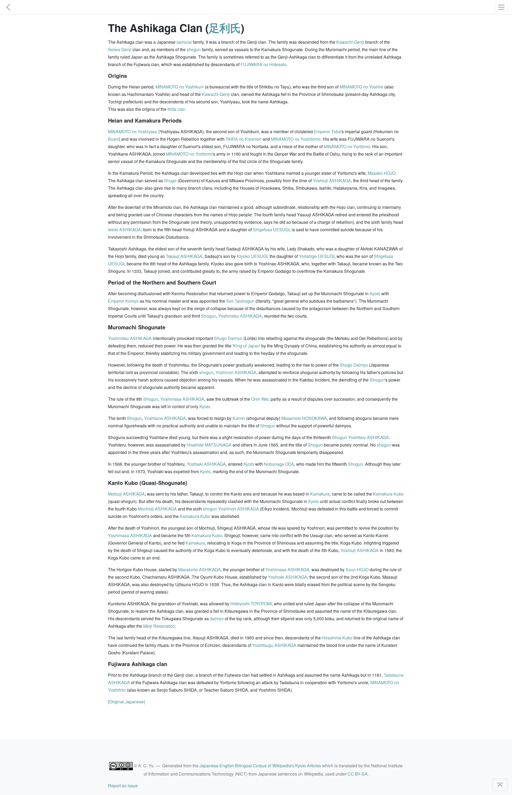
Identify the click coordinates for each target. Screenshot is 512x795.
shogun (194, 49)
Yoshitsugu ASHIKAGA (274, 645)
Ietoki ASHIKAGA (124, 229)
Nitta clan (176, 109)
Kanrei (239, 418)
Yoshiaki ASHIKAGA (206, 464)
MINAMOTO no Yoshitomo (296, 139)
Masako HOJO (381, 173)
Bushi (113, 139)
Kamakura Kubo (388, 494)
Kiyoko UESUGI (252, 256)
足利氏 (225, 27)
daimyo (217, 618)
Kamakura (320, 494)
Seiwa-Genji (119, 49)
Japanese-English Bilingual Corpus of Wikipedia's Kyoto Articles (260, 765)
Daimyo (235, 338)
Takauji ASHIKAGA (184, 256)
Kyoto (375, 293)
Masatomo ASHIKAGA (199, 569)
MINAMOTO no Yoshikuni (179, 87)
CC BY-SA (357, 774)
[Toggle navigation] (501, 7)
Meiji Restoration (159, 626)
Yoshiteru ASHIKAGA (368, 437)
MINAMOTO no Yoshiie (361, 87)
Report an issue (123, 785)
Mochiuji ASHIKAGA (157, 509)
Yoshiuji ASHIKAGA (332, 180)
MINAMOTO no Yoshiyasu (132, 131)
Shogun (208, 316)
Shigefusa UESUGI (271, 229)
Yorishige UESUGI (316, 256)
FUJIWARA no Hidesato (263, 64)
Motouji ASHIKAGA (126, 494)
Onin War (260, 399)
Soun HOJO (357, 569)
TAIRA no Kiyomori (244, 139)
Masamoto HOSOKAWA (304, 418)
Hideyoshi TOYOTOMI (251, 604)
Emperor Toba (327, 131)
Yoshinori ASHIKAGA (235, 372)
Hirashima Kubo (337, 638)
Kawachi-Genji (350, 42)
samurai (184, 42)
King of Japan (246, 346)
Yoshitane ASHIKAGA (165, 418)
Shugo (170, 180)
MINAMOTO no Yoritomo (347, 146)
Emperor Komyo (123, 301)
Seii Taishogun (240, 301)
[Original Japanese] (126, 702)
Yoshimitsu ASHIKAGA (240, 316)
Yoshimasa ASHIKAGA (182, 399)
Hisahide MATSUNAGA (209, 445)
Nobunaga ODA (279, 464)
